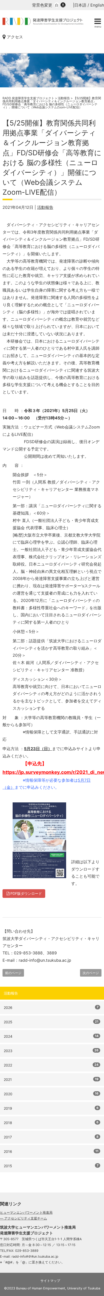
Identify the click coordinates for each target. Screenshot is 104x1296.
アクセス (14, 36)
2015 (51, 1165)
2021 (51, 1079)
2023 (51, 1050)
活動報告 (45, 207)
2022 (51, 1065)
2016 (51, 1151)
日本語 (80, 5)
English (97, 5)
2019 (51, 1108)
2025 (51, 1022)
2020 (51, 1093)
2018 (51, 1122)
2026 (51, 1007)
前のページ (13, 973)
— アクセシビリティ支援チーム (23, 1218)
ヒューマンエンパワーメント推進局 (26, 1212)
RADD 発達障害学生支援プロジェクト (43, 24)
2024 (51, 1036)
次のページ (91, 973)
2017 (51, 1137)
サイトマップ (50, 1281)
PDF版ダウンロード (26, 893)
